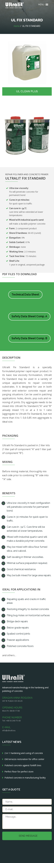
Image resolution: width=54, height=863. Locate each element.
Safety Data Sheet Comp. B (29, 338)
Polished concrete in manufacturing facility (25, 777)
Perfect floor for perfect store (18, 771)
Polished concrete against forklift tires (22, 765)
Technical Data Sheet (25, 294)
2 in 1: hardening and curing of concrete (23, 753)
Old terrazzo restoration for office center (24, 759)
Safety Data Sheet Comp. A (29, 316)
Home (17, 26)
